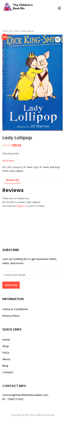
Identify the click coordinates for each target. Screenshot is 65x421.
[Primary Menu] (59, 8)
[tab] (12, 180)
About (6, 359)
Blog (5, 366)
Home (5, 31)
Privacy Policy (11, 316)
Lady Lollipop (16, 171)
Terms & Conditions (15, 309)
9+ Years (14, 31)
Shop (5, 346)
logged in (21, 206)
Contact (7, 372)
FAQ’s (5, 352)
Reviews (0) (12, 180)
